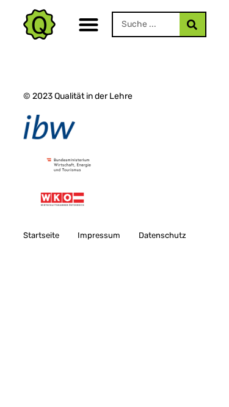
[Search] (192, 24)
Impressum (99, 235)
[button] (88, 24)
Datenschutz (162, 235)
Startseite (41, 235)
